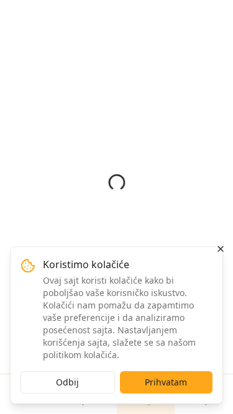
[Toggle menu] (214, 16)
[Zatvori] (220, 248)
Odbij (67, 382)
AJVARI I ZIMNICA (102, 65)
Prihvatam (166, 382)
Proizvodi (54, 65)
